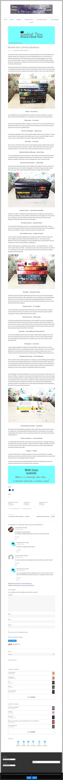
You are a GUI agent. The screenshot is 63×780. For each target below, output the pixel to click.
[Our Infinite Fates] (53, 728)
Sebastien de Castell (12, 678)
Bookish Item (16, 508)
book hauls (32, 54)
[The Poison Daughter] (53, 709)
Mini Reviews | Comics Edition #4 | (23, 583)
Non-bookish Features (42, 19)
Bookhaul (29, 508)
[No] (61, 776)
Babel (9, 686)
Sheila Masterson (12, 708)
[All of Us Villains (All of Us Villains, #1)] (53, 693)
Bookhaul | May (27, 502)
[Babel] (53, 688)
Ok (29, 777)
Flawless (10, 711)
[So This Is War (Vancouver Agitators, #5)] (53, 675)
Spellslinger (11, 677)
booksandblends (19, 527)
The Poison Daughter (13, 707)
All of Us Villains (12, 690)
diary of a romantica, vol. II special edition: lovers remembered (23, 721)
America (25, 508)
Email (9, 619)
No (34, 777)
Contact (31, 22)
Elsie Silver (11, 713)
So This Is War (11, 672)
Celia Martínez (11, 722)
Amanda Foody (11, 692)
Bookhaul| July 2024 (43, 502)
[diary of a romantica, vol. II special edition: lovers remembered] (53, 723)
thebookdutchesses (24, 50)
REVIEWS (18, 19)
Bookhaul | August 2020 (13, 502)
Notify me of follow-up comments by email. (18, 632)
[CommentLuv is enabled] (14, 644)
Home (5, 19)
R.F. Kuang (11, 687)
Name (9, 614)
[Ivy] (53, 684)
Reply (16, 538)
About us (12, 19)
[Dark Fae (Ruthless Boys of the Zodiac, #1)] (53, 718)
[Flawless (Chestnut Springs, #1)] (53, 714)
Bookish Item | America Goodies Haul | (24, 585)
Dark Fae (10, 716)
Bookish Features (29, 19)
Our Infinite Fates (12, 725)
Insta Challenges (55, 19)
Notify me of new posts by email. (15, 637)
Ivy (9, 681)
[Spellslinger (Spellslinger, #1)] (53, 679)
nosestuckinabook (20, 555)
